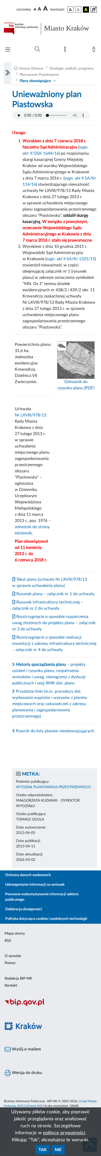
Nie (58, 1150)
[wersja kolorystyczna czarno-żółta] (86, 9)
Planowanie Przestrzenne (39, 75)
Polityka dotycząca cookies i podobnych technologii (46, 919)
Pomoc (10, 963)
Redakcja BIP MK (18, 978)
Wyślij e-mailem (26, 1049)
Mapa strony (15, 933)
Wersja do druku (26, 1073)
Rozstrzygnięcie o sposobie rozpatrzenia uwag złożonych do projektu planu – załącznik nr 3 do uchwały (54, 623)
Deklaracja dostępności (23, 909)
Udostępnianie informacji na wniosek (34, 884)
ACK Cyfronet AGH (30, 1105)
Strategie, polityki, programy (71, 68)
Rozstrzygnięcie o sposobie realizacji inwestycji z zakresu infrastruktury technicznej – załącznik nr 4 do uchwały (54, 643)
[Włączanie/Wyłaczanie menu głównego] (8, 50)
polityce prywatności (64, 1133)
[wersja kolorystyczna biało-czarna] (78, 9)
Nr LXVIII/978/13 (30, 415)
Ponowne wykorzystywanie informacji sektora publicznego (41, 896)
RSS (8, 941)
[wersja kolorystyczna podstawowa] (70, 9)
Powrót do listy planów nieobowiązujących (54, 731)
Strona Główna (31, 68)
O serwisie (13, 956)
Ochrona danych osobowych (28, 875)
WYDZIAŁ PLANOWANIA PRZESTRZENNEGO (53, 787)
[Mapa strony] (66, 50)
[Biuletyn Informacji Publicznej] (50, 1005)
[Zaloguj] (94, 50)
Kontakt (11, 985)
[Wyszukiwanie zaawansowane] (37, 49)
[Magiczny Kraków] (50, 1029)
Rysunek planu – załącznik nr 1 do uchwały (54, 594)
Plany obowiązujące (35, 81)
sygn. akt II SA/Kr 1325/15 (70, 259)
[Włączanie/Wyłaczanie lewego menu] (7, 73)
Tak (43, 1150)
